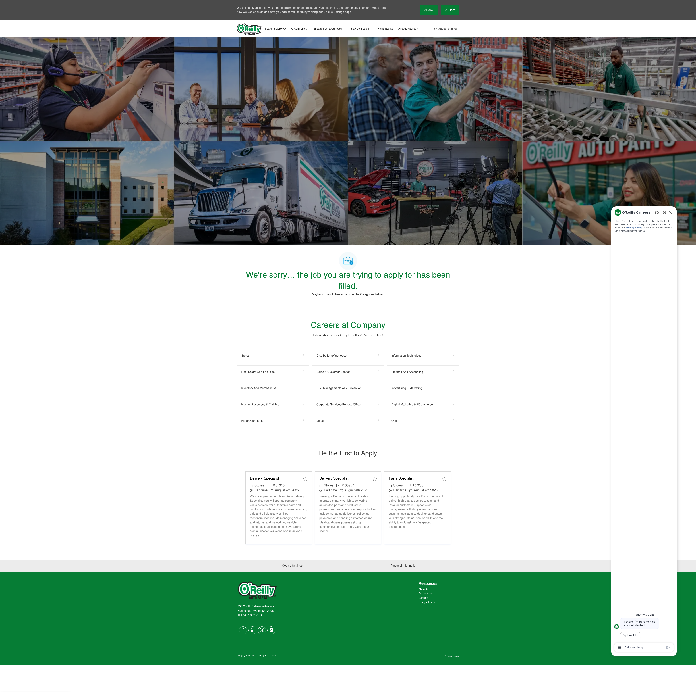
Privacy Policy (451, 656)
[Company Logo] (249, 29)
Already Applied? (408, 29)
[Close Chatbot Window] (670, 212)
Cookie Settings (334, 12)
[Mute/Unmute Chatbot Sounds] (664, 212)
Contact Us (425, 593)
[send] (668, 647)
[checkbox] (305, 479)
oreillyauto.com (427, 602)
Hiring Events (385, 29)
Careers (423, 598)
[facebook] (243, 630)
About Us (424, 589)
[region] (644, 429)
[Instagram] (271, 630)
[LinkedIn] (252, 630)
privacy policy (634, 227)
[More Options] (620, 647)
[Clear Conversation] (657, 212)
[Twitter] (262, 630)
